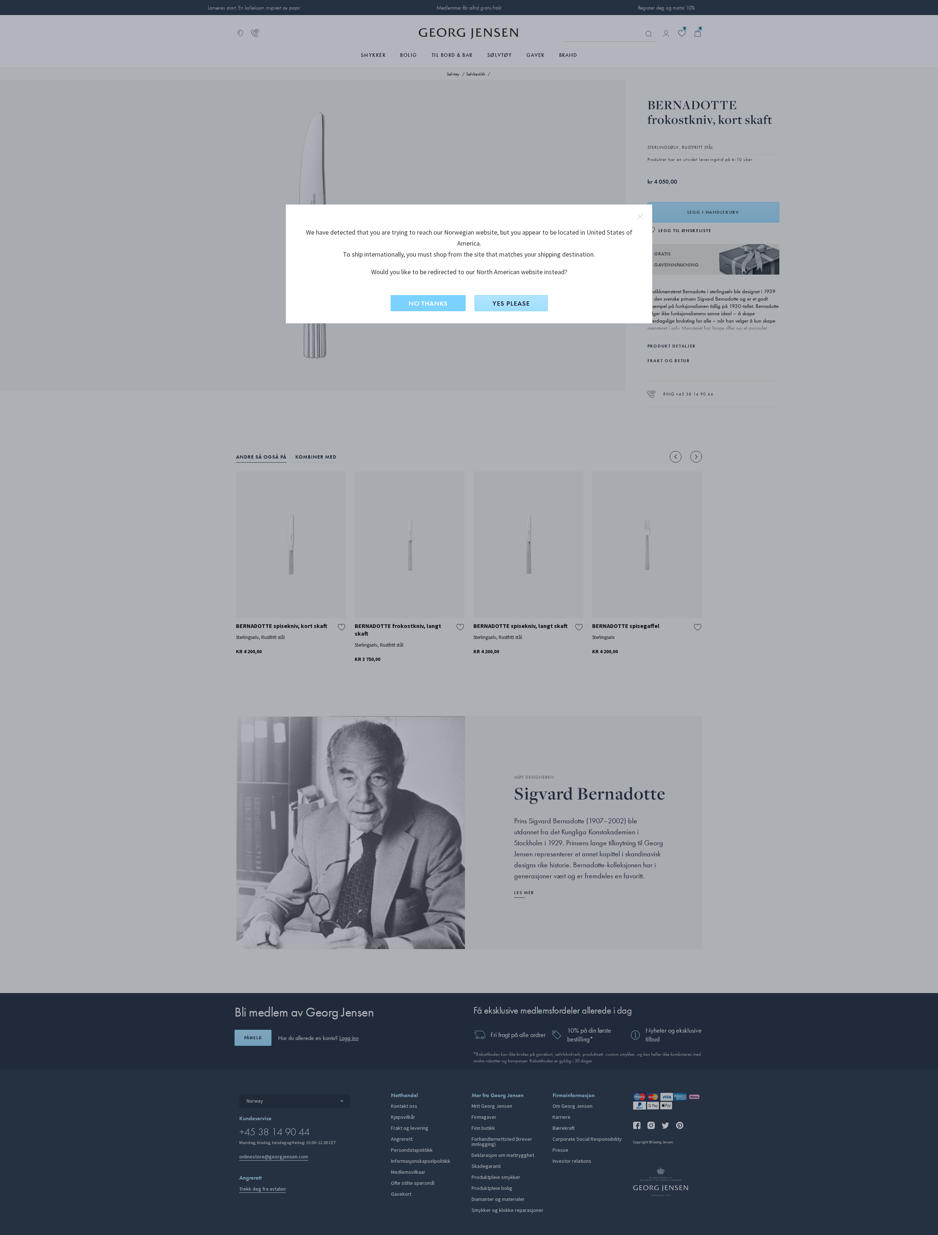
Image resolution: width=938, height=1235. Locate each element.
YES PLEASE (511, 303)
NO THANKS (428, 303)
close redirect (640, 216)
